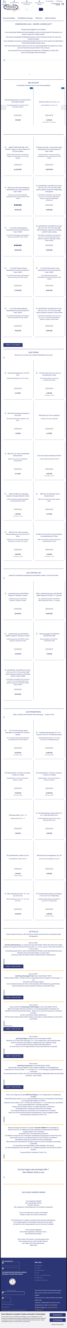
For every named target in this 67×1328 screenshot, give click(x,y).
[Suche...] (41, 9)
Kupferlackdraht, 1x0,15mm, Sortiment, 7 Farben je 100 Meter (49, 779)
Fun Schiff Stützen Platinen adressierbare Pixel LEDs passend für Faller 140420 (18, 276)
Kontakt (39, 1268)
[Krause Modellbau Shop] (11, 8)
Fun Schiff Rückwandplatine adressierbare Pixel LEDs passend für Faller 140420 (17, 316)
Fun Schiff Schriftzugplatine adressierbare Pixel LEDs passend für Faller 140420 (17, 236)
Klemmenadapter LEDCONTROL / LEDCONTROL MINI (49, 639)
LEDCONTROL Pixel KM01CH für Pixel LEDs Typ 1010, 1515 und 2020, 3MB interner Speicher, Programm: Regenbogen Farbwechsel (49, 197)
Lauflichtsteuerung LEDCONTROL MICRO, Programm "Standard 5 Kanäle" (17, 639)
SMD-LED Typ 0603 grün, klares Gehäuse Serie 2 (49, 500)
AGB (38, 1272)
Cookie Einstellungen (42, 1280)
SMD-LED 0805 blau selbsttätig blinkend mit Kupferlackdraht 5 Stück (18, 500)
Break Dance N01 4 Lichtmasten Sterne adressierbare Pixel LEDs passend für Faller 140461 (49, 156)
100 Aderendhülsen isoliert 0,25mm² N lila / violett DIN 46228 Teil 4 (49, 819)
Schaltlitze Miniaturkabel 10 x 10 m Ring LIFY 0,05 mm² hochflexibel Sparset (49, 738)
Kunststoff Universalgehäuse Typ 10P (49, 858)
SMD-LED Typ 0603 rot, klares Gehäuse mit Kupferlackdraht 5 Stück (49, 540)
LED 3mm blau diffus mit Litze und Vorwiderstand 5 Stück (49, 379)
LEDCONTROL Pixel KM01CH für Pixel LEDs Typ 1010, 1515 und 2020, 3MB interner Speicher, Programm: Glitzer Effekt (49, 317)
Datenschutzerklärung (24, 1321)
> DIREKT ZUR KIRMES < (13, 345)
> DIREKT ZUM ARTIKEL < (13, 966)
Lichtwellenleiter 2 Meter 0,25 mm (18, 858)
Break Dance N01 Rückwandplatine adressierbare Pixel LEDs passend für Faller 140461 (17, 196)
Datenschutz (40, 1277)
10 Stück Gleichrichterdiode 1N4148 (49, 459)
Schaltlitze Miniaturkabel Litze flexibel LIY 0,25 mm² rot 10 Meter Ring (49, 899)
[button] (8, 68)
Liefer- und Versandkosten (43, 1275)
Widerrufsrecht (40, 1270)
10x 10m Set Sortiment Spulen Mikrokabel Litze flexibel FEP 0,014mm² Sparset (18, 738)
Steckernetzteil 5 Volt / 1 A (18, 818)
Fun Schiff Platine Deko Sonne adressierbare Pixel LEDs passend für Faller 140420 (49, 277)
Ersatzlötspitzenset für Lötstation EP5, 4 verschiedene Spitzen (18, 106)
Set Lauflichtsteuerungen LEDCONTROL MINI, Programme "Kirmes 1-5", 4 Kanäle (49, 599)
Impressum (40, 1265)
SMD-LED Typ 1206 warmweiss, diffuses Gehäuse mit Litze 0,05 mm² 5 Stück (18, 540)
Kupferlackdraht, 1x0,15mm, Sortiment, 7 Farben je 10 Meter (18, 779)
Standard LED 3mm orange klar (49, 418)
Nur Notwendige (57, 1320)
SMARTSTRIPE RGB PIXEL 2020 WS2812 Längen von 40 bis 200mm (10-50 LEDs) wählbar (18, 156)
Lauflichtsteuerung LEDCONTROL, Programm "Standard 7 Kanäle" (17, 599)
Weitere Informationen (58, 1324)
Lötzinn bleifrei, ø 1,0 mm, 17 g (49, 105)
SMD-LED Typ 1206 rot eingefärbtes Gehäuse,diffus (17, 459)
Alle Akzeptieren (57, 1315)
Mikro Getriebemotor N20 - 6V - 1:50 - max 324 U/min (18, 899)
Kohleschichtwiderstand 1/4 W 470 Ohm (18, 378)
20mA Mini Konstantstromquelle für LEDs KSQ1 (18, 419)
